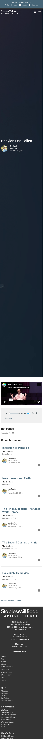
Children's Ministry (7, 736)
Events (3, 662)
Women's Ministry (7, 722)
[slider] (13, 413)
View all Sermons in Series (11, 600)
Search (3, 680)
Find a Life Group (19, 651)
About (3, 664)
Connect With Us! (7, 700)
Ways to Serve (6, 724)
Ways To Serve (6, 675)
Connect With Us (20, 629)
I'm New (4, 696)
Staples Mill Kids (7, 712)
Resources (5, 670)
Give (2, 677)
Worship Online (6, 672)
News (3, 659)
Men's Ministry (6, 720)
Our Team (4, 693)
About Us (4, 691)
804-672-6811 (12, 627)
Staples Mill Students (8, 715)
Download (8, 418)
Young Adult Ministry (8, 717)
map (27, 624)
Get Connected (6, 667)
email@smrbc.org (26, 627)
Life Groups (5, 710)
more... (3, 727)
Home (3, 656)
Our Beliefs (5, 698)
